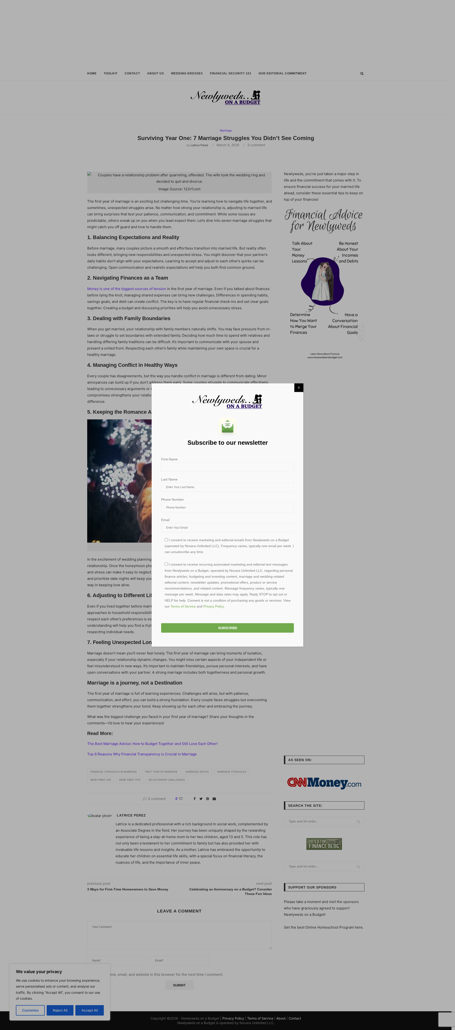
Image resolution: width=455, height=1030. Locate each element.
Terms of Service (183, 606)
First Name (169, 459)
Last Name (169, 479)
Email (165, 520)
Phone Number (172, 499)
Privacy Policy (213, 606)
